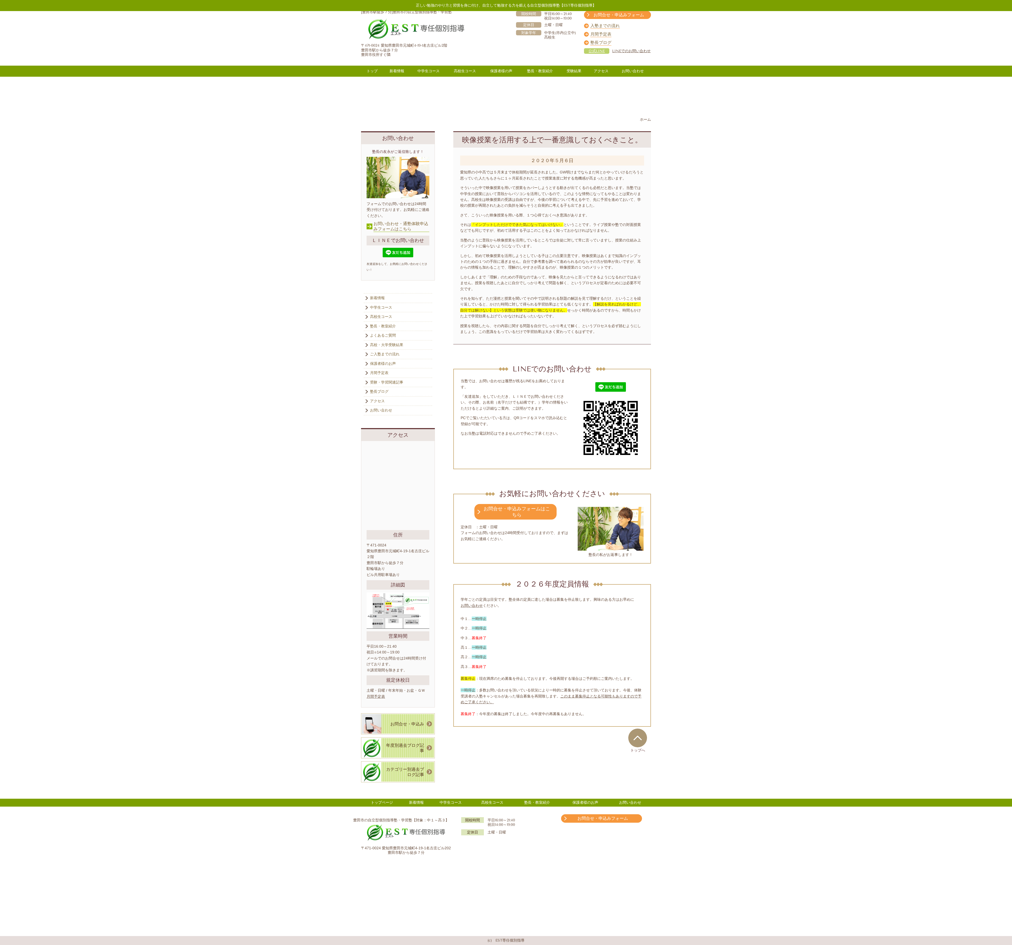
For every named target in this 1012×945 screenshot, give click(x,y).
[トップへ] (637, 738)
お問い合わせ (472, 605)
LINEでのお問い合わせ (631, 51)
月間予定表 (376, 696)
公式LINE (596, 51)
